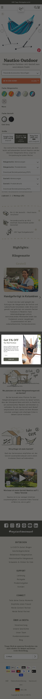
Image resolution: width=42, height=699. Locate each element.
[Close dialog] (39, 336)
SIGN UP (11, 359)
